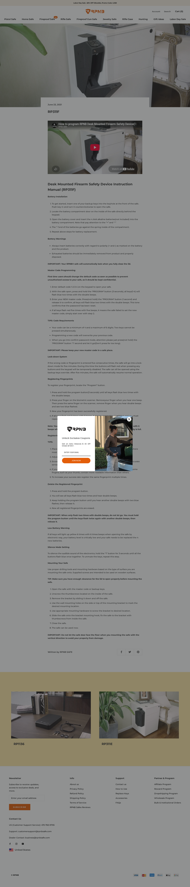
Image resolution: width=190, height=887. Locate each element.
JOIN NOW (76, 460)
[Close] (129, 419)
